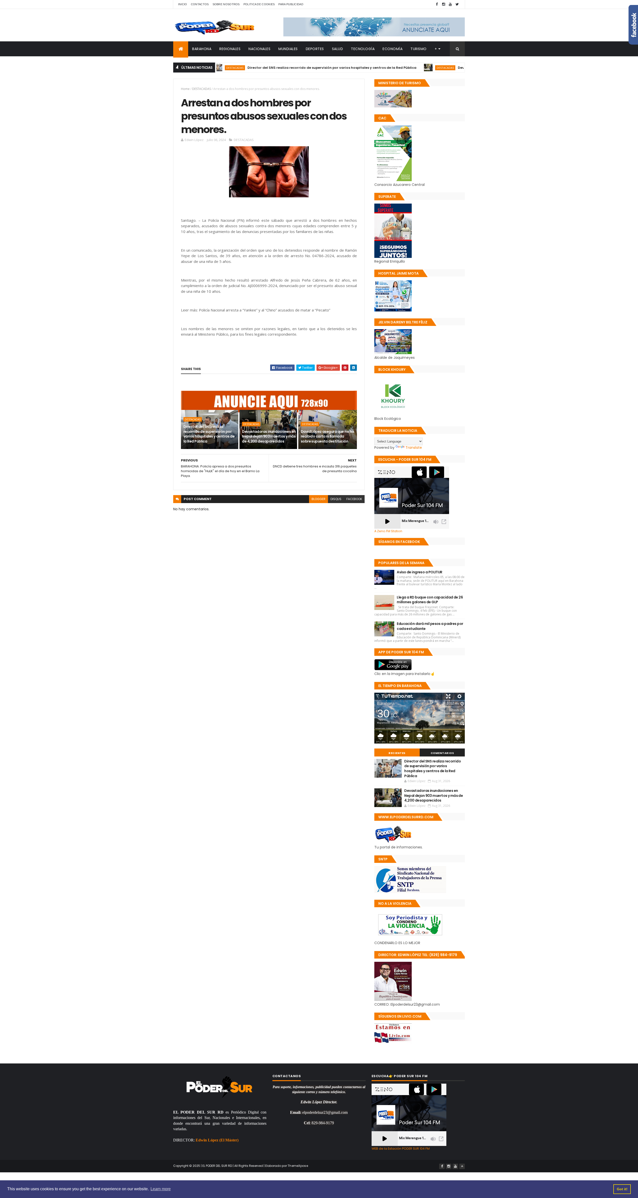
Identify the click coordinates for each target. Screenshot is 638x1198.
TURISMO (418, 48)
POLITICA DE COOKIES (259, 4)
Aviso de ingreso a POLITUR (419, 572)
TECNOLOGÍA (363, 48)
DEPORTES (315, 48)
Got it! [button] (622, 1189)
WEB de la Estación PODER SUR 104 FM (401, 1148)
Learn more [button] (161, 1189)
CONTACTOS (200, 4)
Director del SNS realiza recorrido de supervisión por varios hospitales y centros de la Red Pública (293, 67)
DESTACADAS (406, 68)
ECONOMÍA (392, 48)
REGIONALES (229, 48)
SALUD (337, 48)
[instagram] (443, 4)
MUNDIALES (288, 48)
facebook (354, 499)
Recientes (397, 753)
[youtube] (450, 4)
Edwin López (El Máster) (217, 1140)
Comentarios (442, 753)
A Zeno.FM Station (388, 531)
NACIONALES (259, 48)
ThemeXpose (298, 1166)
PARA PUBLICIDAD (290, 4)
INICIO (182, 4)
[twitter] (457, 4)
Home (185, 89)
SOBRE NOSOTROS (226, 4)
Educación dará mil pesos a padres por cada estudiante (430, 626)
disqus (335, 499)
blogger (318, 499)
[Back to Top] (462, 1166)
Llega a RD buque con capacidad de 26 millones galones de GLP (430, 600)
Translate (413, 447)
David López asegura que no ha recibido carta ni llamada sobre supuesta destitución (327, 436)
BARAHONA (201, 48)
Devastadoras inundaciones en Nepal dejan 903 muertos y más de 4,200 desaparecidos (269, 436)
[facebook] (437, 4)
